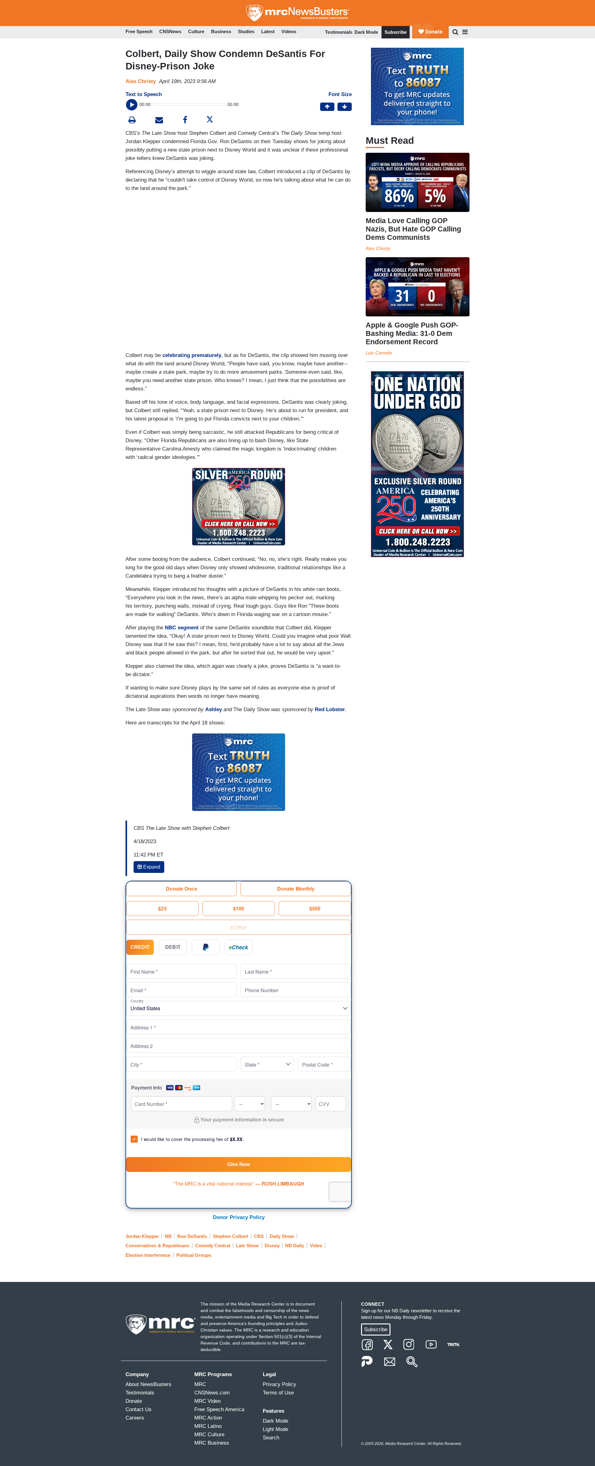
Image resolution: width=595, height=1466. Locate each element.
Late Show (247, 1245)
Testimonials (338, 32)
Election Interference (148, 1255)
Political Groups (193, 1255)
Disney (272, 1245)
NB (168, 1236)
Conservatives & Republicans (157, 1245)
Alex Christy (141, 81)
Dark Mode (366, 32)
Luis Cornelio (379, 352)
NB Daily (294, 1245)
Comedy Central (212, 1245)
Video (316, 1245)
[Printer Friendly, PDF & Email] (159, 121)
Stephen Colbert (230, 1236)
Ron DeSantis (192, 1236)
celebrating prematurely (191, 355)
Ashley (213, 709)
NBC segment (182, 628)
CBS (259, 1236)
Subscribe (396, 32)
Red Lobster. (330, 709)
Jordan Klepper (142, 1236)
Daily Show (282, 1236)
